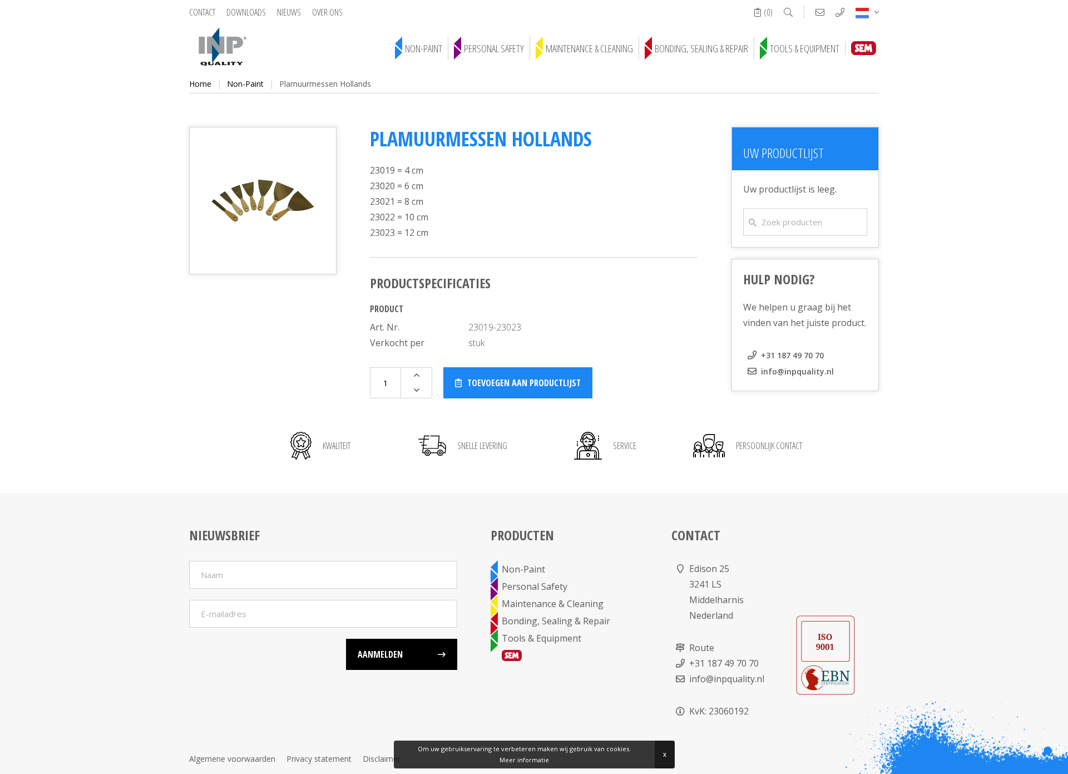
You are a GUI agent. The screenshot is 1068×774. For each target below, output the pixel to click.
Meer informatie (524, 760)
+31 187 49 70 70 (792, 355)
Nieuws (289, 12)
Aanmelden (380, 654)
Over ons (327, 12)
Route (701, 648)
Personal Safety (494, 48)
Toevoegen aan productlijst (524, 383)
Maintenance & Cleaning (589, 48)
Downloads (246, 12)
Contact (202, 12)
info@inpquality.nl (797, 371)
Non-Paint (423, 48)
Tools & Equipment (804, 48)
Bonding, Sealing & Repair (701, 48)
